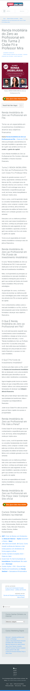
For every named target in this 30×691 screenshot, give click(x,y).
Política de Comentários (19, 683)
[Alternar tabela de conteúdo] (20, 105)
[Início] (15, 672)
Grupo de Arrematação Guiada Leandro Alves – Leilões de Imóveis (15, 588)
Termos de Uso (18, 685)
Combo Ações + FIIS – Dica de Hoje (13, 566)
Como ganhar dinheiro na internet (13, 54)
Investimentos (18, 56)
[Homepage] (15, 5)
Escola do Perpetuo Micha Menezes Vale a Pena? (14, 595)
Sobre (11, 683)
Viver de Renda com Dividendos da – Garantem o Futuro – (15, 538)
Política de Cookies (9, 685)
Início (7, 683)
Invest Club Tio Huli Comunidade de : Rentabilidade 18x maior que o (14, 561)
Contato (24, 685)
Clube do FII (21, 139)
